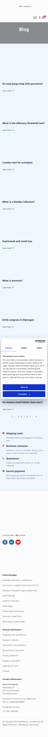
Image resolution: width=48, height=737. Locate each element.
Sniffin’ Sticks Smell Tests (13, 611)
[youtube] (18, 542)
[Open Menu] (35, 17)
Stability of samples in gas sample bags (19, 590)
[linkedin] (11, 542)
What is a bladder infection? (18, 201)
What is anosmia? (12, 280)
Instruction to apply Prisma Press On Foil (20, 585)
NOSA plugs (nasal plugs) (13, 621)
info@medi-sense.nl (11, 707)
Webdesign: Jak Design (29, 724)
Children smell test (10, 601)
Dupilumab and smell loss (17, 241)
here (27, 438)
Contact (5, 671)
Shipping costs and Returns (14, 635)
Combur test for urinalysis (17, 162)
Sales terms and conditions (14, 645)
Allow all (24, 387)
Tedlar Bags (7, 606)
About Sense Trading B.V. (13, 650)
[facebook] (5, 542)
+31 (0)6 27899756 (10, 711)
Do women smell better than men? (22, 402)
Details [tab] (24, 348)
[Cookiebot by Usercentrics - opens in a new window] (35, 341)
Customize (22, 394)
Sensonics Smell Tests (12, 616)
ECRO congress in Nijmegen (18, 319)
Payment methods (10, 640)
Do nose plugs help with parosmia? (22, 83)
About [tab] (39, 348)
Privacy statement (10, 655)
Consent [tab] (8, 348)
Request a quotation (11, 661)
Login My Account (10, 666)
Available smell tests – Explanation (17, 580)
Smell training (8, 595)
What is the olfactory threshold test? (23, 123)
